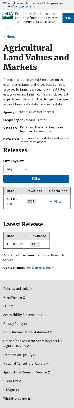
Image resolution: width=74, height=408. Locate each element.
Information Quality (17, 355)
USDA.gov (10, 381)
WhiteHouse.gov (15, 398)
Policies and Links (16, 288)
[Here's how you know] (37, 5)
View (57, 201)
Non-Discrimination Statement (26, 332)
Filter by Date (14, 161)
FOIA (6, 306)
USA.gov (9, 389)
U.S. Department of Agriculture (35, 22)
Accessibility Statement (21, 314)
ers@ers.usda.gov (39, 267)
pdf (30, 201)
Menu (68, 18)
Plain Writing (12, 297)
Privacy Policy (13, 323)
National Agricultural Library (24, 363)
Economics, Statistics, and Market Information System (36, 15)
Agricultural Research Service (25, 372)
